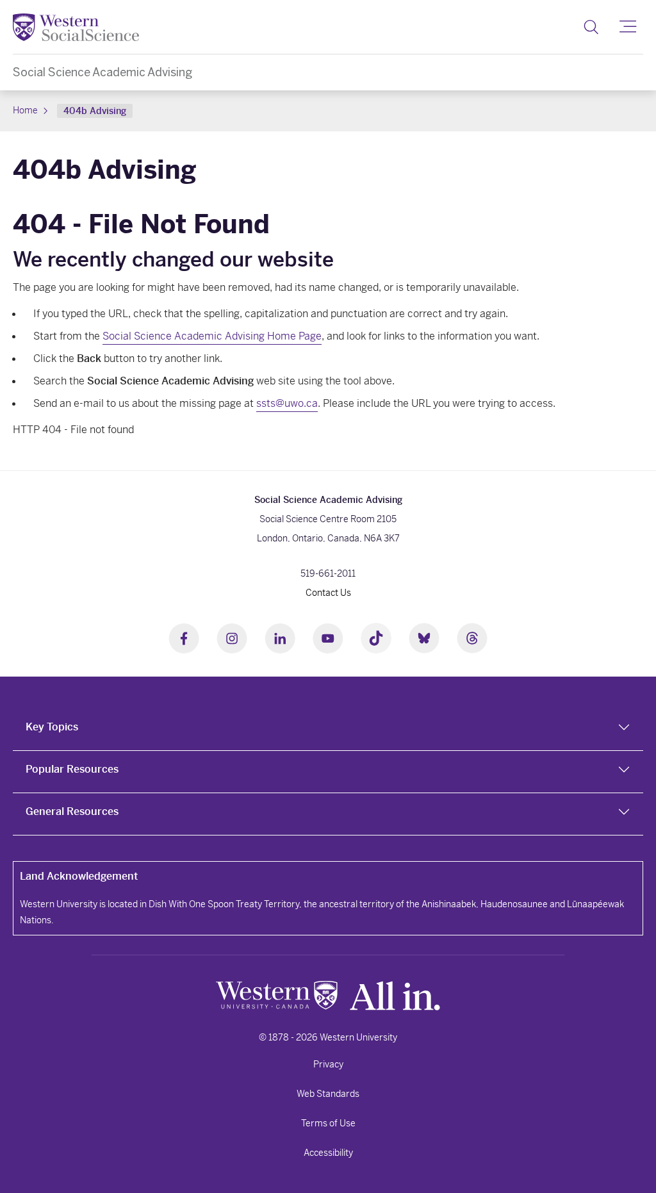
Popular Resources (72, 769)
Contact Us (328, 592)
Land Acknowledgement (79, 876)
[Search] (591, 27)
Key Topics (52, 727)
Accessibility (328, 1152)
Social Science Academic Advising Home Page (212, 336)
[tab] (328, 730)
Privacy (328, 1064)
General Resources (72, 811)
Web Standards (328, 1093)
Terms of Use (328, 1123)
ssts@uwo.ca (287, 403)
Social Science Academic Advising (102, 72)
